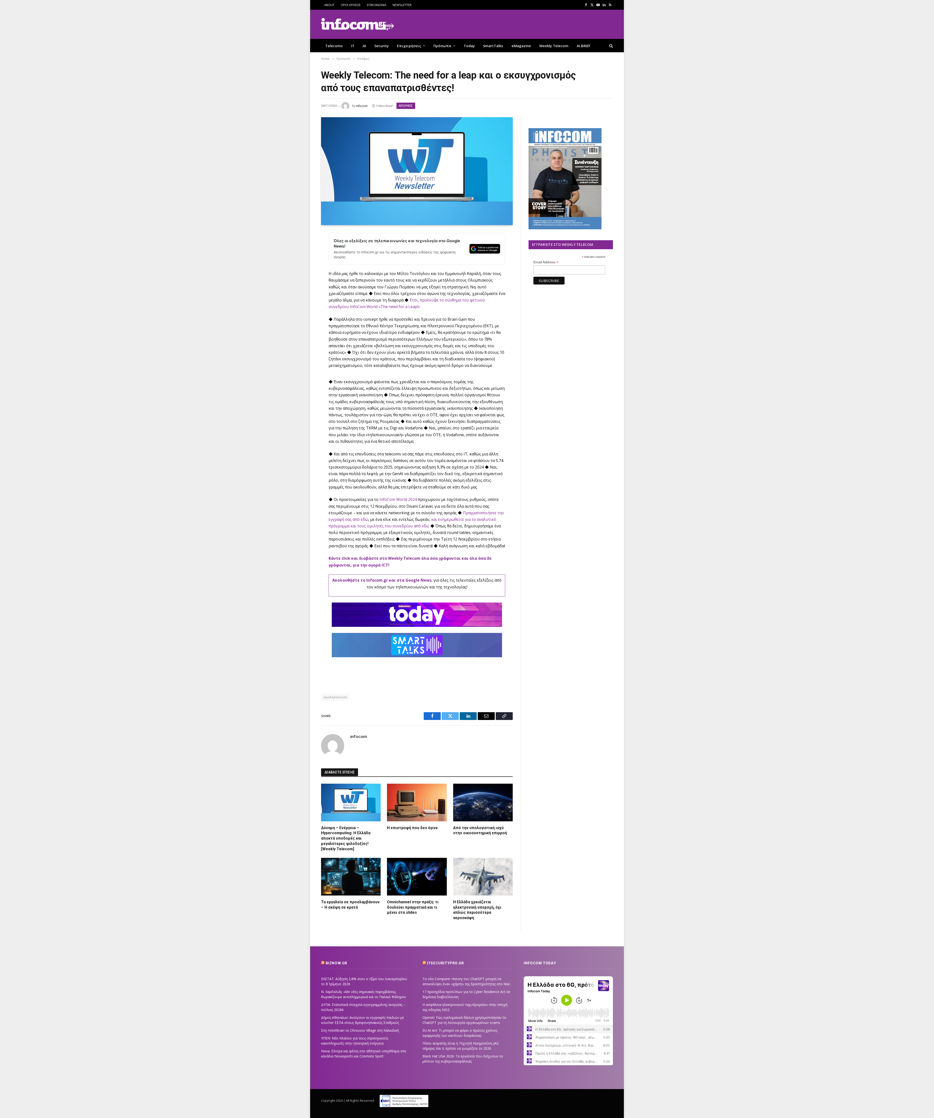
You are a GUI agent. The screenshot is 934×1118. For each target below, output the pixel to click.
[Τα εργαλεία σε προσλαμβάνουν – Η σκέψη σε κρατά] (351, 876)
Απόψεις (406, 106)
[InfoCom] (357, 24)
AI (364, 45)
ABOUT (329, 5)
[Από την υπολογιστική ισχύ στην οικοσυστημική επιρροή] (483, 802)
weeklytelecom (335, 697)
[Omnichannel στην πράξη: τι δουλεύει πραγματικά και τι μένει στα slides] (417, 876)
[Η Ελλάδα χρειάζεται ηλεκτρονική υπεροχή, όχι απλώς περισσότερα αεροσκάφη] (483, 876)
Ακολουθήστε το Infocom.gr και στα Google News (381, 580)
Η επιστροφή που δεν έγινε (412, 827)
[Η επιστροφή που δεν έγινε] (417, 802)
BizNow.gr (336, 963)
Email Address (545, 262)
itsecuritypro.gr (445, 963)
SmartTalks (493, 45)
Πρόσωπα (442, 45)
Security (381, 45)
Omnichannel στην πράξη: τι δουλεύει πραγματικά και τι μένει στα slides (413, 907)
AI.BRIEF (584, 45)
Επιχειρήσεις (409, 45)
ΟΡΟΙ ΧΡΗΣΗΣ (351, 5)
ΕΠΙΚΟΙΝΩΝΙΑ (376, 5)
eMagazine (521, 45)
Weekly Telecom (553, 45)
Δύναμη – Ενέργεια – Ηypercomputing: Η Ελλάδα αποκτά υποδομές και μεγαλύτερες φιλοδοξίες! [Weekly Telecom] (345, 838)
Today (469, 45)
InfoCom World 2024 (398, 499)
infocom (362, 106)
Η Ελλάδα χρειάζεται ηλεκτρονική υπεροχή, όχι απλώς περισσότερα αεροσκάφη (477, 910)
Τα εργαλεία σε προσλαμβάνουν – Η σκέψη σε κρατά (350, 905)
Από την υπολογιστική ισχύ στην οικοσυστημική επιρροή (480, 830)
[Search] (610, 45)
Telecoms (334, 45)
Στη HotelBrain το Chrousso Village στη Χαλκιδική (360, 1030)
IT (352, 45)
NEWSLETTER (402, 5)
